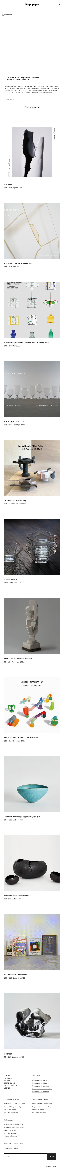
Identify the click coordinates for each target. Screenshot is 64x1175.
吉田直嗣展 (8, 184)
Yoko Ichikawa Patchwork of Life (17, 895)
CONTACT (7, 1076)
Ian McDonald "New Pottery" (15, 500)
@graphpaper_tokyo (39, 1083)
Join (52, 1156)
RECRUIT (7, 1080)
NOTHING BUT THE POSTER (15, 974)
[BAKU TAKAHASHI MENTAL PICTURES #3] (32, 705)
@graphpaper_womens (40, 1091)
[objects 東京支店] (32, 547)
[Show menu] (6, 4)
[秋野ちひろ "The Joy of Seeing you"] (32, 231)
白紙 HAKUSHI (31, 107)
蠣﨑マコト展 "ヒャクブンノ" (15, 421)
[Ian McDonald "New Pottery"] (32, 468)
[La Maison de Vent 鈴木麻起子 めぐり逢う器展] (32, 784)
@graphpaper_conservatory (42, 1089)
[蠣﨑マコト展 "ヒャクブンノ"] (32, 389)
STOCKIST (8, 1078)
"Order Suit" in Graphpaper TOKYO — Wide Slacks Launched (22, 78)
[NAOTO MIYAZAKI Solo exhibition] (32, 626)
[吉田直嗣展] (32, 152)
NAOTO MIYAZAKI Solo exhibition (18, 658)
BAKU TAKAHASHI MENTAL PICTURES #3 (21, 738)
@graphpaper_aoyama (40, 1086)
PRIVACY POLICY (10, 1085)
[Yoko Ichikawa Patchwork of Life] (32, 863)
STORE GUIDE (9, 1083)
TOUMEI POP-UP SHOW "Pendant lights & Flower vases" (27, 342)
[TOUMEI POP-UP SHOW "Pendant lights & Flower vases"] (32, 310)
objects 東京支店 (10, 579)
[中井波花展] (32, 1021)
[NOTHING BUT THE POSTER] (32, 942)
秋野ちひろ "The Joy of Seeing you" (18, 263)
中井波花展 (8, 1054)
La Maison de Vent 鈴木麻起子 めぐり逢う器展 (22, 817)
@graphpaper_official (39, 1080)
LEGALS (7, 1088)
